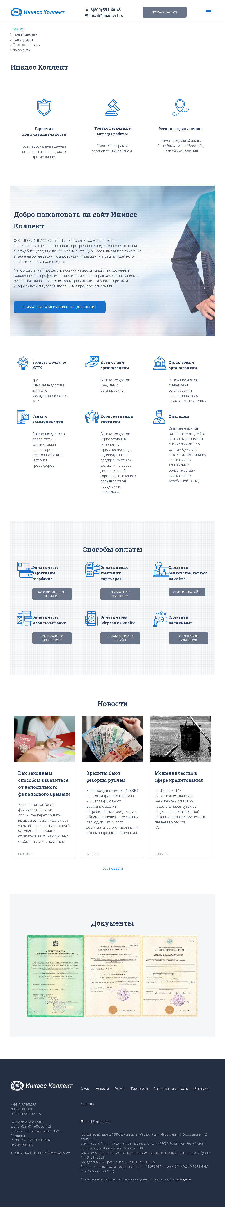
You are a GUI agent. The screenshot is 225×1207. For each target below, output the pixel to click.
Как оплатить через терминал (52, 594)
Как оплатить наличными (188, 638)
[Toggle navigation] (208, 11)
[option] (55, 976)
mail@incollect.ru (107, 15)
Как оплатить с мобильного (52, 638)
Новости (102, 1088)
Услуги (120, 1088)
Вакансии (201, 1088)
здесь (187, 1179)
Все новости (112, 868)
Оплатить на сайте (187, 592)
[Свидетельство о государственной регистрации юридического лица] (112, 976)
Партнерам (139, 1088)
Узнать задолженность (171, 1088)
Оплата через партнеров (120, 594)
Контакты (87, 1104)
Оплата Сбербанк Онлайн (120, 638)
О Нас (85, 1088)
